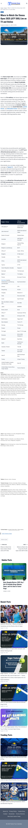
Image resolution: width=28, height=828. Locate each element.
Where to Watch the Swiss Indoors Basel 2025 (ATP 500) (6, 547)
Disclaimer (12, 814)
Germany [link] (3, 280)
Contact (5, 814)
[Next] (24, 579)
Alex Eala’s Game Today (14, 816)
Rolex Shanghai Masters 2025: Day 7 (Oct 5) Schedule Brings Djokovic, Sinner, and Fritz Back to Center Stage (13, 585)
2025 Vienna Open (7, 533)
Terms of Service (20, 814)
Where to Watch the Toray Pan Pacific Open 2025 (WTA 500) (21, 547)
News (2, 12)
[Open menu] (1, 3)
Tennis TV (10, 167)
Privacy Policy (13, 811)
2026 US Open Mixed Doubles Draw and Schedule (14, 780)
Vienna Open (4, 539)
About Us (5, 811)
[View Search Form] (26, 3)
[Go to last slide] (4, 579)
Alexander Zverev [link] (12, 108)
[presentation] (14, 571)
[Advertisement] (14, 61)
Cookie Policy (21, 811)
